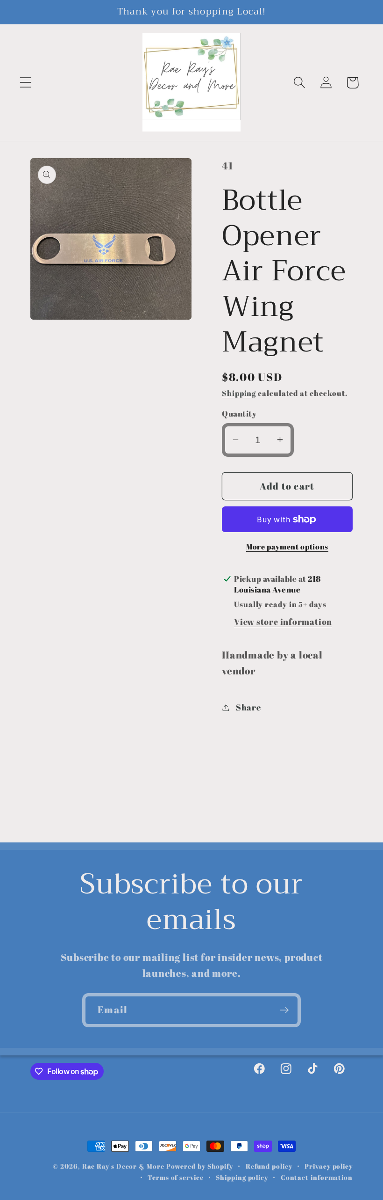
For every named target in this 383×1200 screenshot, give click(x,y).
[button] (25, 82)
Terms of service (176, 1177)
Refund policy (269, 1166)
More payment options (287, 547)
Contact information (317, 1177)
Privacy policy (329, 1166)
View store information (283, 621)
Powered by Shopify (199, 1166)
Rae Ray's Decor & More (123, 1166)
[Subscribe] (284, 1010)
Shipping (239, 393)
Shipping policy (242, 1177)
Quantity (239, 413)
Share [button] (248, 707)
